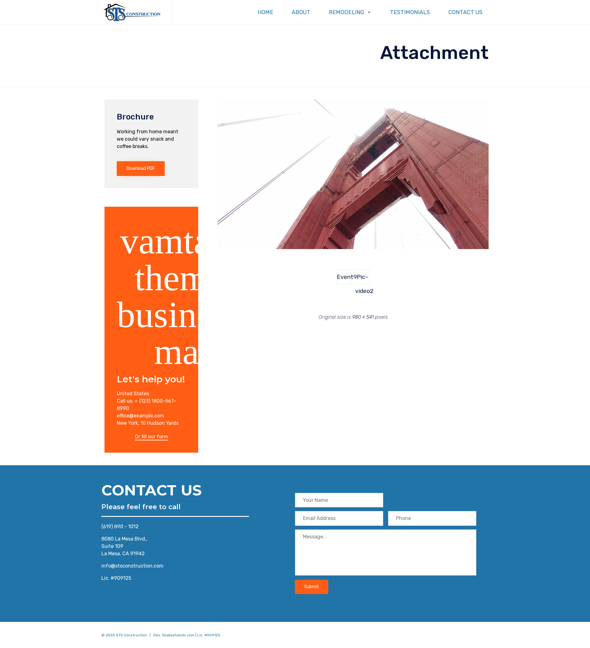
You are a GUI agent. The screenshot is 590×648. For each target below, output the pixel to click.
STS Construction (131, 635)
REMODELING (346, 12)
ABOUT (301, 12)
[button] (141, 168)
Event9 (344, 276)
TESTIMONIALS (410, 12)
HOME (265, 12)
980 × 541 (363, 317)
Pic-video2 (362, 278)
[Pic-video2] (353, 247)
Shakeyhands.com (178, 635)
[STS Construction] (132, 12)
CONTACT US (465, 12)
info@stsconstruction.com (132, 566)
